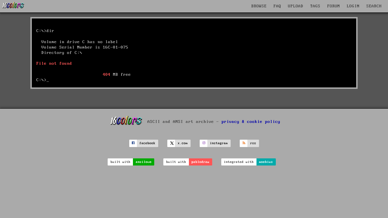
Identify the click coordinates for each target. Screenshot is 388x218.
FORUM (333, 6)
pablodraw (200, 162)
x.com (183, 143)
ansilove (144, 162)
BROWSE (259, 6)
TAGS (315, 6)
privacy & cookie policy (251, 122)
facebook (147, 143)
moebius (266, 162)
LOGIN (353, 6)
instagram (219, 143)
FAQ (277, 6)
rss (253, 143)
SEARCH (374, 6)
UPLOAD (295, 6)
